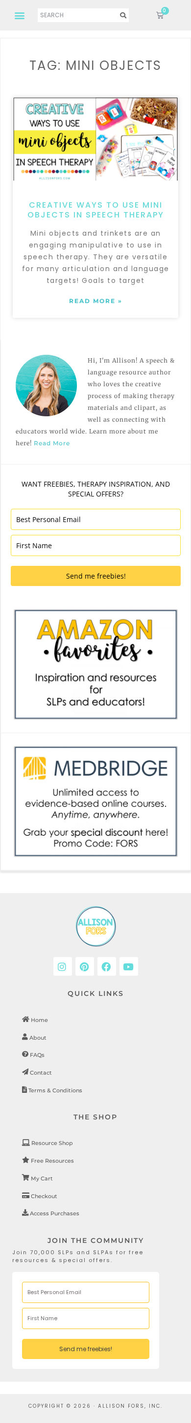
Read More (52, 443)
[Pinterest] (84, 966)
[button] (20, 15)
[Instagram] (62, 966)
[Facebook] (106, 966)
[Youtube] (128, 966)
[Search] (123, 15)
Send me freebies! (96, 576)
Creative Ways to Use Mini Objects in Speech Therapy (95, 209)
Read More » (95, 301)
